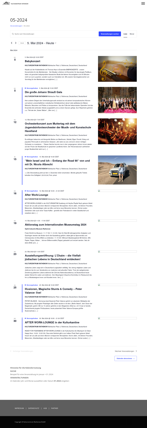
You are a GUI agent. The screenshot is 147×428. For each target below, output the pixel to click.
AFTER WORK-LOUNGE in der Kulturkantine (52, 322)
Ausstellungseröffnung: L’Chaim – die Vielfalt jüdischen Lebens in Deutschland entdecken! (53, 257)
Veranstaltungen (16, 26)
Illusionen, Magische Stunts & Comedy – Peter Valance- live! (53, 290)
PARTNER (54, 408)
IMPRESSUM (19, 408)
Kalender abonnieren (124, 358)
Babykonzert (32, 61)
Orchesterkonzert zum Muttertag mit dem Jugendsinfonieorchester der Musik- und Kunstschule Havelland (58, 127)
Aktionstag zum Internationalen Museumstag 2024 (55, 224)
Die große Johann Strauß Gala (43, 92)
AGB (45, 408)
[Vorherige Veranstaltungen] (11, 43)
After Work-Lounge (36, 195)
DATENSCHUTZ (33, 408)
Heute (22, 43)
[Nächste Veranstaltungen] (15, 43)
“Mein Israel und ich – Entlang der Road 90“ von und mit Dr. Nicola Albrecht (57, 162)
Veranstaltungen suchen (110, 34)
